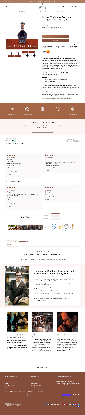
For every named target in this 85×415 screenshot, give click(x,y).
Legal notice (59, 411)
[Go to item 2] (15, 146)
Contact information (52, 411)
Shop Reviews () (23, 241)
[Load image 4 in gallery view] (32, 54)
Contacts (32, 381)
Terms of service (38, 411)
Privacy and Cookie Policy (35, 385)
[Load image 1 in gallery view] (11, 54)
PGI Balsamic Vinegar (9, 381)
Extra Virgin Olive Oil (9, 385)
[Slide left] (6, 54)
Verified (63, 230)
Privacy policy (32, 411)
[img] (27, 216)
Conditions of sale (34, 383)
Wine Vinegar (8, 387)
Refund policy (26, 411)
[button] (6, 6)
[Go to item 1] (9, 146)
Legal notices (33, 387)
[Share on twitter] (10, 174)
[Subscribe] (52, 131)
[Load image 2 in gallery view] (18, 54)
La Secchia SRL (32, 410)
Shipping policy (45, 411)
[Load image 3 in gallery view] (25, 54)
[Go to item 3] (22, 146)
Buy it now (55, 40)
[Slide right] (37, 54)
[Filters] (71, 140)
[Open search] (68, 140)
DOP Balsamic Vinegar (9, 378)
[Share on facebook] (7, 174)
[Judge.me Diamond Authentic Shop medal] (54, 226)
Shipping (50, 27)
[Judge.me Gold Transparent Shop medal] (60, 226)
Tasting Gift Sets (8, 383)
